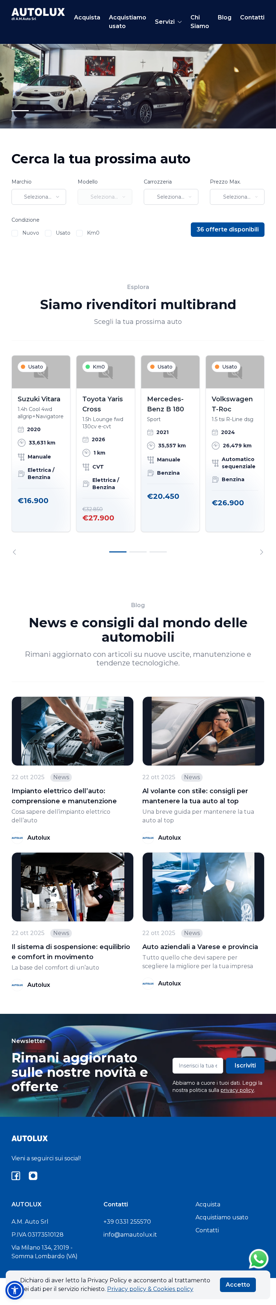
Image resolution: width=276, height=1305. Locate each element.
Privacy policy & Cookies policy (150, 1289)
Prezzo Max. (225, 182)
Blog (224, 17)
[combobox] (39, 197)
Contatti (252, 17)
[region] (138, 455)
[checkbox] (15, 233)
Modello (88, 182)
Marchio (22, 182)
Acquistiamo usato (127, 22)
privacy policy (237, 1090)
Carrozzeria (158, 182)
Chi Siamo (199, 22)
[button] (14, 1290)
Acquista (87, 17)
